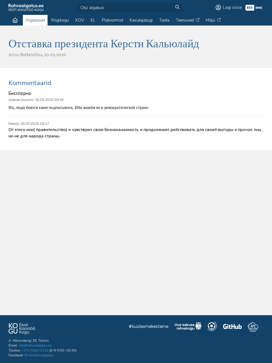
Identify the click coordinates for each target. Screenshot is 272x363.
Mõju (210, 20)
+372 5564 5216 (35, 350)
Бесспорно (19, 93)
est (250, 8)
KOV (79, 20)
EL (93, 20)
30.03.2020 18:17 (34, 123)
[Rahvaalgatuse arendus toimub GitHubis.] (232, 327)
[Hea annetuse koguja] (212, 327)
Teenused (185, 20)
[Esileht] (15, 20)
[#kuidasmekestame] (149, 327)
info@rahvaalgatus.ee (35, 345)
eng (259, 8)
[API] (253, 327)
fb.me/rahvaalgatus (39, 355)
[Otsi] (177, 7)
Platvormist (112, 20)
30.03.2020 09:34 (49, 100)
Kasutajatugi (141, 20)
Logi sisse (232, 7)
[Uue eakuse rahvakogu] (188, 327)
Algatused (35, 20)
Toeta (164, 20)
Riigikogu (60, 20)
